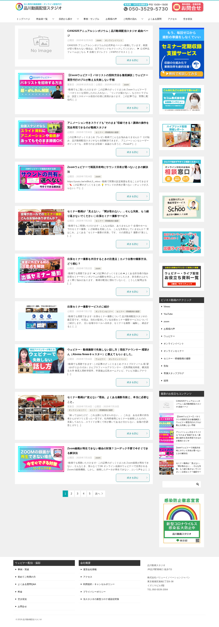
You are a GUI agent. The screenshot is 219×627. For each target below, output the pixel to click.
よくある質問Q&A (27, 584)
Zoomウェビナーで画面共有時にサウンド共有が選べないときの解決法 (188, 451)
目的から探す (65, 19)
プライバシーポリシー (94, 591)
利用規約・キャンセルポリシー (99, 584)
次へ (97, 493)
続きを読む (133, 60)
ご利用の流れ (130, 19)
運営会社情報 (90, 569)
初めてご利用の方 (27, 577)
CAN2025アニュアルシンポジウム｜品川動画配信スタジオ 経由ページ (188, 404)
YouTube (168, 314)
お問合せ (22, 606)
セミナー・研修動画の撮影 (107, 132)
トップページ (23, 19)
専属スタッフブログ (174, 373)
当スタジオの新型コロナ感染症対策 (101, 599)
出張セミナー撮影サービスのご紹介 (88, 306)
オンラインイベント (113, 40)
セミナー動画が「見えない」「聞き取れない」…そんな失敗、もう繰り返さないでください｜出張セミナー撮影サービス (188, 467)
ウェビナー (100, 359)
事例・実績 (23, 569)
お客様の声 (111, 19)
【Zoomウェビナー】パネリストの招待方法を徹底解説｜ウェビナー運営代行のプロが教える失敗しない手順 (188, 420)
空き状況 (187, 19)
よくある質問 (154, 19)
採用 (166, 380)
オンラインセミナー (104, 311)
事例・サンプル (91, 19)
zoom (99, 40)
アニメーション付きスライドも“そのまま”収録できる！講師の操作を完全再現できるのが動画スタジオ (188, 436)
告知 (166, 366)
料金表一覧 (42, 19)
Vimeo (167, 306)
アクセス (172, 19)
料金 (20, 591)
